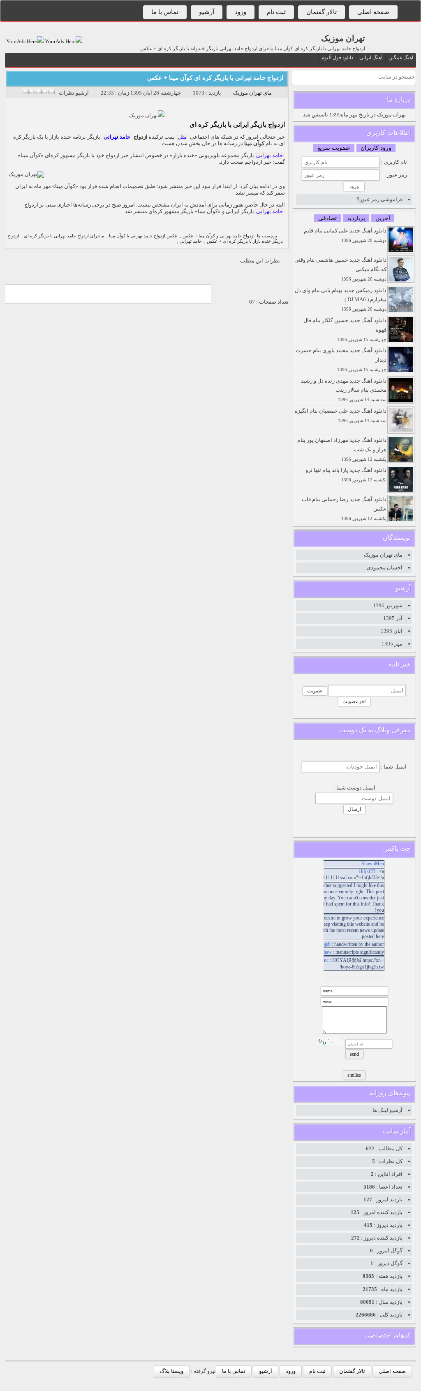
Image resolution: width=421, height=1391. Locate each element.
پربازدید (356, 218)
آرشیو (206, 12)
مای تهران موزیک (252, 93)
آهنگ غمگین (401, 57)
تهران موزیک (343, 38)
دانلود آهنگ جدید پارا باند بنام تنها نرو (345, 474)
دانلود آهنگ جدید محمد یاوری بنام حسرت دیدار (341, 359)
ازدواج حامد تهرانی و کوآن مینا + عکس (218, 236)
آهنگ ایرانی (370, 57)
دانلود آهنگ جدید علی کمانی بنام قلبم (345, 235)
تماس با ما (164, 12)
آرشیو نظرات (74, 93)
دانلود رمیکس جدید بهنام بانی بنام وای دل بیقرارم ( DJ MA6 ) (340, 299)
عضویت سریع (333, 148)
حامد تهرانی (117, 137)
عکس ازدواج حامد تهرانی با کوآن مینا (143, 236)
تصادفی (327, 218)
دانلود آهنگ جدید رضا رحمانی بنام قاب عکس (344, 508)
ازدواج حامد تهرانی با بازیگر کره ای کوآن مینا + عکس (215, 77)
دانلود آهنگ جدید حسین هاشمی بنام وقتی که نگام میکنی (340, 269)
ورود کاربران (376, 148)
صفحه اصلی (373, 12)
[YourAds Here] (63, 41)
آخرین (382, 218)
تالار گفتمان (321, 12)
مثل (182, 137)
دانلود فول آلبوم (337, 57)
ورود (240, 12)
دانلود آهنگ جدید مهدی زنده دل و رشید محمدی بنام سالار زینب (343, 390)
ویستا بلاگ (171, 1371)
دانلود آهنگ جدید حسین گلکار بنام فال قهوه (344, 329)
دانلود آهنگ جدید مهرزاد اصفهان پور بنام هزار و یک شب (341, 449)
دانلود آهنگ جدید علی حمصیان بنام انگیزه (340, 415)
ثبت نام (276, 12)
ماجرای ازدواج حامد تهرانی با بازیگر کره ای (64, 236)
